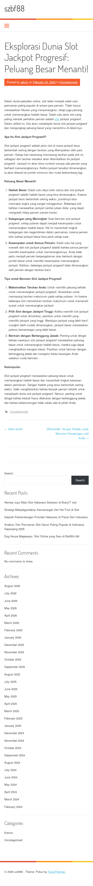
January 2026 (12, 637)
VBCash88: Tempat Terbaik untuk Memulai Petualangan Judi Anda (67, 433)
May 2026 (10, 608)
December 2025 (14, 645)
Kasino (8, 833)
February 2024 (13, 807)
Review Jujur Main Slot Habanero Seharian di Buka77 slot (40, 502)
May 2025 (10, 696)
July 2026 (10, 593)
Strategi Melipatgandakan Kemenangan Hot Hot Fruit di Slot (41, 510)
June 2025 (10, 689)
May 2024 (10, 784)
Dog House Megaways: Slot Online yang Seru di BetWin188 (41, 536)
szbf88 (14, 8)
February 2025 (13, 718)
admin (24, 82)
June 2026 (10, 601)
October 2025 (12, 659)
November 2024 (14, 740)
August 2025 (12, 674)
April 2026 (10, 615)
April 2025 (10, 704)
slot (57, 119)
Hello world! (13, 429)
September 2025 (14, 667)
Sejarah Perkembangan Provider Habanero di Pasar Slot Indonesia (46, 517)
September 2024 (14, 755)
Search (8, 473)
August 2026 (12, 586)
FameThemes (56, 872)
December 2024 (14, 733)
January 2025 (12, 726)
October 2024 (12, 748)
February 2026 (13, 630)
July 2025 (10, 682)
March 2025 (11, 711)
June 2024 (10, 777)
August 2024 (12, 762)
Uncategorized (68, 82)
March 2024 (11, 799)
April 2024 (10, 792)
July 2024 (10, 770)
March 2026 (11, 623)
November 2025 (14, 652)
